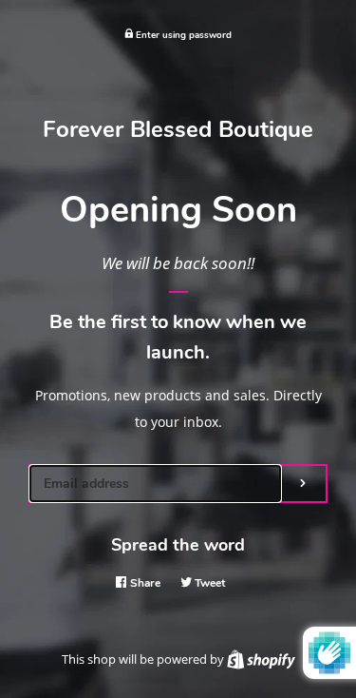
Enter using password (182, 35)
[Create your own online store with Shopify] (261, 659)
